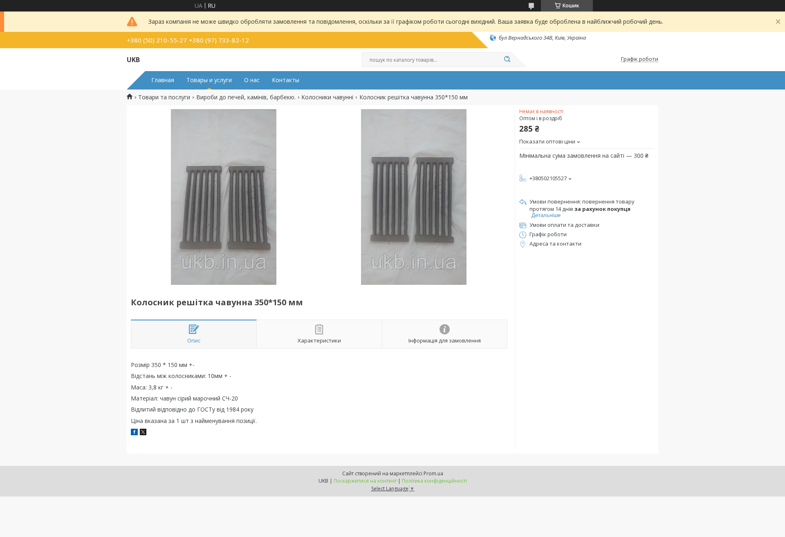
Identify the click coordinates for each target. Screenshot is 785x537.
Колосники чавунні (327, 97)
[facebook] (134, 433)
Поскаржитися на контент (365, 480)
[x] (143, 433)
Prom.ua (433, 473)
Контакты (285, 80)
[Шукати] (507, 59)
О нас (252, 80)
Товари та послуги (164, 97)
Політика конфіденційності (434, 480)
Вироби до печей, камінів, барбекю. (246, 97)
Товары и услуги (209, 80)
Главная (162, 80)
